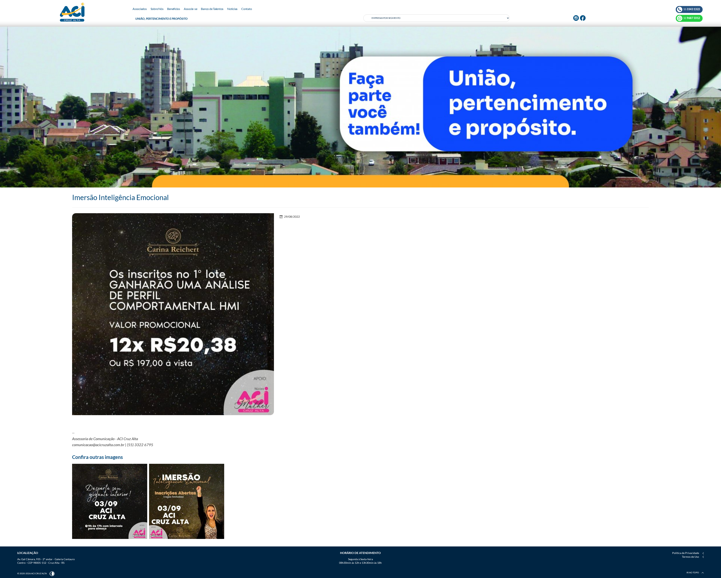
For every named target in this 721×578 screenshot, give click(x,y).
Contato (246, 9)
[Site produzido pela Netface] (52, 573)
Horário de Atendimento (360, 553)
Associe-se (190, 9)
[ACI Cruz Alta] (72, 12)
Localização (27, 553)
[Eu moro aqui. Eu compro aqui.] (360, 106)
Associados (140, 9)
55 (691, 9)
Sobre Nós (157, 9)
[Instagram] (576, 17)
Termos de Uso (690, 556)
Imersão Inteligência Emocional (120, 197)
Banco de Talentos (212, 9)
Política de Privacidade (685, 553)
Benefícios (173, 9)
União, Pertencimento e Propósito (161, 18)
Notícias (232, 9)
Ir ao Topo (692, 572)
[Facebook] (583, 17)
